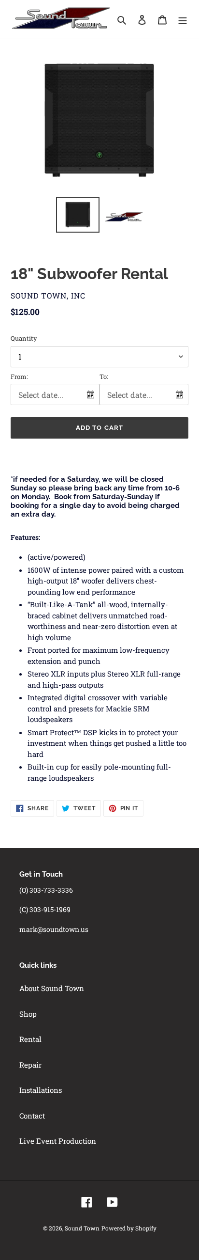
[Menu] (182, 19)
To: (104, 376)
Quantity (24, 338)
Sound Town (82, 1228)
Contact (32, 1115)
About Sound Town (51, 988)
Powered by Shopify (128, 1228)
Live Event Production (57, 1141)
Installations (40, 1090)
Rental (30, 1039)
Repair (30, 1065)
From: (19, 376)
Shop (28, 1014)
